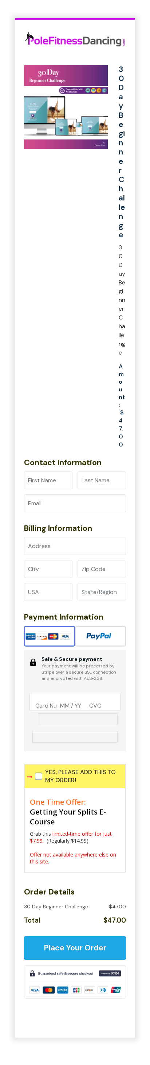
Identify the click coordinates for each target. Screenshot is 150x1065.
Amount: (122, 386)
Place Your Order (75, 947)
